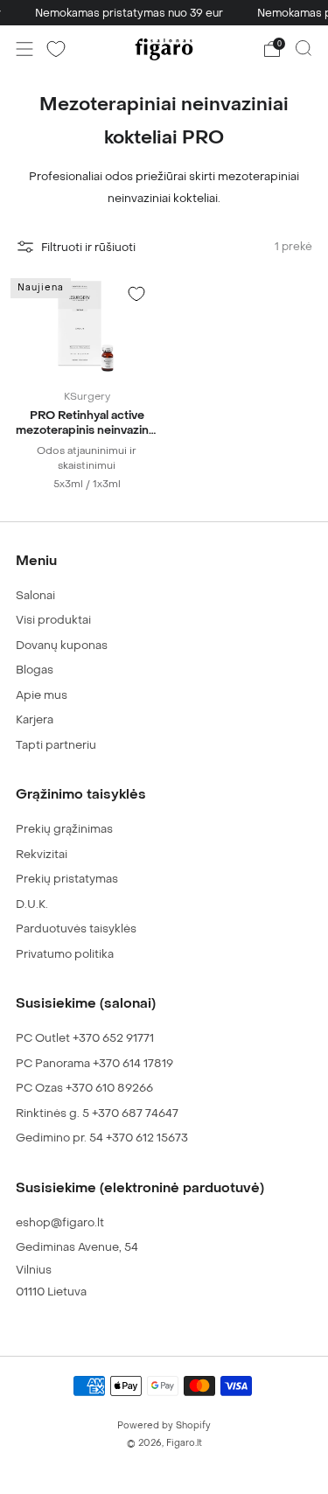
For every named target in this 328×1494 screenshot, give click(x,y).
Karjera (34, 719)
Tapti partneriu (56, 744)
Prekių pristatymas (67, 878)
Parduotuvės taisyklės (76, 928)
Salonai (35, 595)
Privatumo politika (65, 953)
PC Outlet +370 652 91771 (85, 1037)
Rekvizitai (41, 854)
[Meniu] (24, 49)
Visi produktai (53, 619)
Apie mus (41, 695)
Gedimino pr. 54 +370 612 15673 (102, 1137)
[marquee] (164, 12)
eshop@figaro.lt (60, 1222)
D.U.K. (32, 904)
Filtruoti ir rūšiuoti (88, 247)
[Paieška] (303, 48)
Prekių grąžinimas (64, 828)
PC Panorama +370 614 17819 (94, 1063)
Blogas (34, 669)
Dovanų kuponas (62, 645)
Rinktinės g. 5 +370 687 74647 (97, 1113)
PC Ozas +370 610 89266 (84, 1087)
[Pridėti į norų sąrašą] (136, 294)
